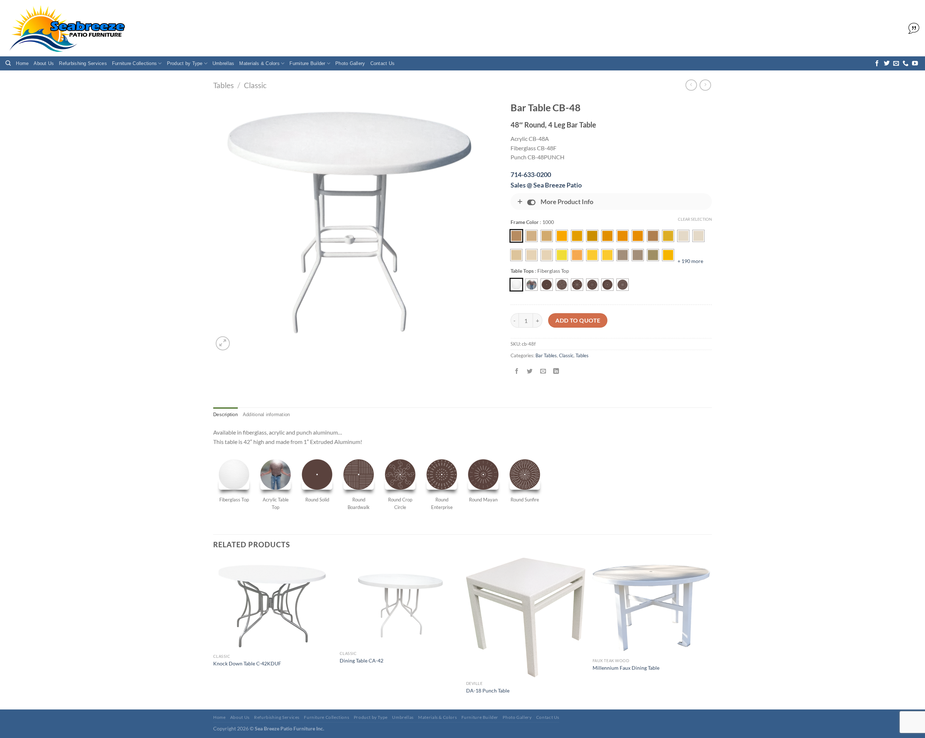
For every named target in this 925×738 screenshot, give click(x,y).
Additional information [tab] (266, 414)
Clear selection (695, 219)
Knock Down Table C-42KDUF (247, 663)
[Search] (8, 63)
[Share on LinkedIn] (556, 371)
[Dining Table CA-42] (399, 602)
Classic (255, 85)
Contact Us (382, 63)
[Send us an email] (896, 63)
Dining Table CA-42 (361, 660)
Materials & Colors (259, 63)
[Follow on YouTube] (915, 63)
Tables (223, 85)
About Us (44, 63)
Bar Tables (546, 355)
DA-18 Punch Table (487, 690)
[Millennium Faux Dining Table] (652, 606)
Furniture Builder (307, 63)
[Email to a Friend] (543, 371)
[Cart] (912, 28)
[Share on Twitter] (530, 371)
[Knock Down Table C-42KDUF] (272, 604)
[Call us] (905, 63)
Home (22, 63)
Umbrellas (223, 63)
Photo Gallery (350, 63)
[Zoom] (223, 343)
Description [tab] (225, 414)
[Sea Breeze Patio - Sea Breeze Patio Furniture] (65, 28)
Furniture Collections (134, 63)
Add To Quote (578, 320)
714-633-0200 (531, 174)
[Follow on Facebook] (877, 63)
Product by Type (185, 63)
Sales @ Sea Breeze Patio (546, 185)
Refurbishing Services (83, 63)
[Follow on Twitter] (887, 63)
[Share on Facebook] (517, 371)
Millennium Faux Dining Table (626, 668)
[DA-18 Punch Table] (525, 617)
